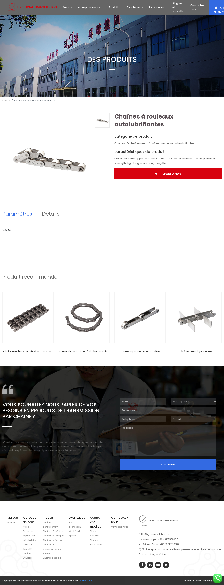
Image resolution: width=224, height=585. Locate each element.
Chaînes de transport (53, 535)
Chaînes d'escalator (53, 557)
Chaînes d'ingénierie (53, 531)
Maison (67, 7)
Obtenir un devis (171, 173)
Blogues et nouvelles (178, 7)
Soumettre (168, 464)
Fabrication (75, 526)
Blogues (94, 540)
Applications (29, 535)
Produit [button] (114, 7)
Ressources (96, 544)
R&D (71, 522)
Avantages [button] (134, 7)
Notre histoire (29, 540)
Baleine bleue (85, 580)
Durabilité (27, 549)
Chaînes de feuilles (52, 540)
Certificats (28, 544)
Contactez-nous (198, 7)
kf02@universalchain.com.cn (158, 534)
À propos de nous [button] (89, 7)
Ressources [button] (156, 7)
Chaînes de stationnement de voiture (52, 549)
